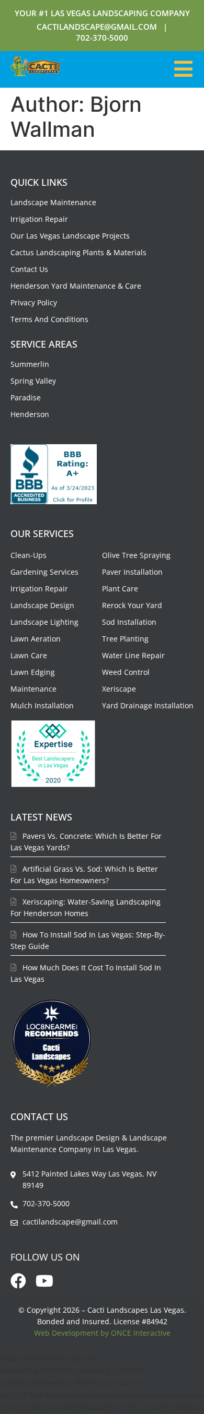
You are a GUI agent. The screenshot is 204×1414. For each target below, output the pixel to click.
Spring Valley (33, 381)
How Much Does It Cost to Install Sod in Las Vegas (85, 973)
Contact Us (29, 269)
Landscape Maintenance (53, 202)
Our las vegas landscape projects (70, 236)
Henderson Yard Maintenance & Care (75, 286)
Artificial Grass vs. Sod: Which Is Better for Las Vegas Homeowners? (84, 874)
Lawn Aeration (35, 639)
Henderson (29, 414)
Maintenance (33, 689)
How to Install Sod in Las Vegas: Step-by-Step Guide (87, 940)
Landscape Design (42, 605)
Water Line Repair (133, 655)
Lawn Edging (32, 672)
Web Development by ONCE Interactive (102, 1333)
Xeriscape (119, 689)
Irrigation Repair (39, 219)
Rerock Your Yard (132, 605)
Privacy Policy (33, 302)
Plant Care (120, 588)
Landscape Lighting (44, 622)
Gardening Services (44, 572)
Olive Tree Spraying (136, 555)
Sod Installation (129, 622)
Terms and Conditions (49, 319)
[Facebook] (18, 1281)
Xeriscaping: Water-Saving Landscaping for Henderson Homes (85, 907)
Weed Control (126, 672)
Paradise (25, 397)
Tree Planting (125, 639)
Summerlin (29, 364)
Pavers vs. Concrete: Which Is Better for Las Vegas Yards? (86, 841)
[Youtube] (44, 1281)
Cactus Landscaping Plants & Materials (78, 252)
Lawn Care (28, 655)
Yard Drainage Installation (148, 705)
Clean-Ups (28, 555)
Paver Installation (132, 572)
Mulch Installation (42, 705)
